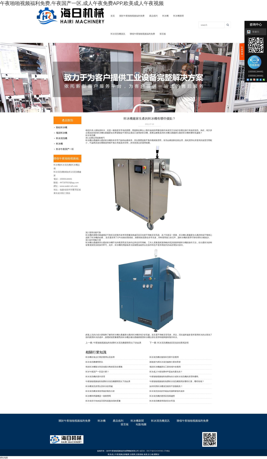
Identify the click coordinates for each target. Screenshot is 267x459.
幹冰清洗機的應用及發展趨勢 (162, 396)
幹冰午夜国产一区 (65, 149)
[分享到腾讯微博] (257, 80)
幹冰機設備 (127, 337)
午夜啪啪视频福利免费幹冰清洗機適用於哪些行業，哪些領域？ (176, 381)
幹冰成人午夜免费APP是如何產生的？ (165, 372)
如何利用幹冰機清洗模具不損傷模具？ (166, 386)
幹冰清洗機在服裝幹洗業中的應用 (164, 357)
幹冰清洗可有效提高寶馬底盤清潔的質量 (103, 401)
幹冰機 (165, 16)
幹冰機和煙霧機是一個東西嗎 (98, 396)
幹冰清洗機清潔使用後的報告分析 (100, 391)
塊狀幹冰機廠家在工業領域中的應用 (165, 367)
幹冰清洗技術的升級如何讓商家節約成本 (167, 391)
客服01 (255, 32)
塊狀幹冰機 (61, 133)
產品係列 (153, 16)
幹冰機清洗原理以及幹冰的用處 (99, 386)
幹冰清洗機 (61, 138)
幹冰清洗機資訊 (118, 34)
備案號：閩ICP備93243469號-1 (151, 451)
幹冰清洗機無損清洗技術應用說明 (173, 343)
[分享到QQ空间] (251, 80)
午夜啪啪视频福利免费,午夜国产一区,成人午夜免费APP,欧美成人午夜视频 (82, 3)
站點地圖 (141, 424)
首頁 (113, 16)
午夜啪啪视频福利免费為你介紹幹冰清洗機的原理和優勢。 (174, 376)
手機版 (167, 451)
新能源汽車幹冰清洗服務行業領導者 (165, 362)
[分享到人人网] (260, 80)
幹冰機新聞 (178, 16)
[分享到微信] (264, 80)
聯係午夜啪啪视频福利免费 (142, 34)
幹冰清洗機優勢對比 (94, 362)
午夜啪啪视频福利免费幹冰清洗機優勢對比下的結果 (117, 343)
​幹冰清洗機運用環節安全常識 (162, 401)
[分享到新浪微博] (254, 80)
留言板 (163, 34)
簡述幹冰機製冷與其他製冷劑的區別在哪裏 (104, 367)
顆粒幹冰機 (61, 127)
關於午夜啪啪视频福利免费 (131, 16)
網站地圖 (4, 458)
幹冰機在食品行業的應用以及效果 (100, 357)
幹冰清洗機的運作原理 (95, 376)
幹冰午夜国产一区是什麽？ (97, 372)
